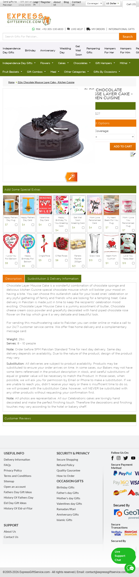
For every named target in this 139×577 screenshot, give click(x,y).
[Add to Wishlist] (133, 154)
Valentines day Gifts (69, 503)
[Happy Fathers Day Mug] (11, 204)
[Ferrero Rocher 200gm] (78, 243)
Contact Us (11, 536)
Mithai (123, 63)
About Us (10, 531)
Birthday (30, 50)
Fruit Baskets (11, 71)
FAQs (7, 465)
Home (11, 82)
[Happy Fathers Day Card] (27, 204)
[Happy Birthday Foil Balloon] (27, 243)
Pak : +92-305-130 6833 (49, 29)
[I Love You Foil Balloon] (11, 243)
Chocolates (80, 63)
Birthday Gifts (65, 487)
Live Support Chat (120, 555)
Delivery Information (17, 459)
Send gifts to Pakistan (10, 3)
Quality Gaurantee (68, 470)
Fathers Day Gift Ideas (18, 492)
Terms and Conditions (17, 475)
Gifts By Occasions (105, 71)
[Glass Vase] (94, 243)
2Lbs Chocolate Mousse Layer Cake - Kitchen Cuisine (46, 82)
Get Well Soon (78, 50)
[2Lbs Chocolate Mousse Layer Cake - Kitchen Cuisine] (70, 177)
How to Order (66, 475)
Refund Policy (65, 465)
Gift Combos (35, 71)
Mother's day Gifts (68, 498)
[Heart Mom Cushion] (111, 243)
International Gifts (121, 29)
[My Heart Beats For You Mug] (111, 204)
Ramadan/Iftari (66, 509)
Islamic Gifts (64, 520)
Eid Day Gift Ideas (15, 503)
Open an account (15, 486)
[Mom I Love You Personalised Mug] (128, 204)
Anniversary (47, 50)
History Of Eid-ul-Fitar (18, 508)
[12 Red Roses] (61, 243)
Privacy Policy (13, 470)
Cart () (131, 4)
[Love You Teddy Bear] (128, 243)
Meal (53, 71)
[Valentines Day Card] (44, 204)
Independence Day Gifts (17, 63)
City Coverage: (98, 131)
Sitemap (9, 481)
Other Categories (75, 71)
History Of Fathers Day (18, 497)
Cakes (62, 63)
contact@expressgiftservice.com (106, 572)
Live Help (77, 29)
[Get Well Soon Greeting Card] (78, 204)
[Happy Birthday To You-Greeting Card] (61, 204)
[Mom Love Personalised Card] (94, 204)
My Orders (98, 29)
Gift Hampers (103, 63)
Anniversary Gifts (68, 514)
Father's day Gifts (68, 492)
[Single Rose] (44, 243)
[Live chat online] (130, 568)
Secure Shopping (67, 459)
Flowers (45, 63)
